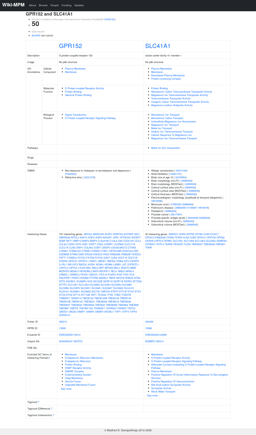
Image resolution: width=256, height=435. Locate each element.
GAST (106, 257)
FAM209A (115, 254)
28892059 (180, 207)
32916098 (156, 201)
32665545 (186, 180)
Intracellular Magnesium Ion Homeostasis (173, 121)
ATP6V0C (125, 237)
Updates (79, 5)
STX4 (138, 291)
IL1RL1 (63, 264)
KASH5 (149, 241)
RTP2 (62, 281)
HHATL (93, 261)
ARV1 (116, 237)
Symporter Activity (161, 388)
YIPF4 (125, 311)
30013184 (181, 170)
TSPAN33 (111, 308)
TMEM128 (113, 298)
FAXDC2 (136, 254)
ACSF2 (108, 234)
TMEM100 (88, 298)
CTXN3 (132, 247)
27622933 (70, 174)
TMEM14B (65, 301)
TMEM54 (123, 305)
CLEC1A (63, 247)
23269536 (204, 217)
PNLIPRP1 (65, 278)
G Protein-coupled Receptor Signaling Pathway (90, 118)
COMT (97, 247)
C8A (120, 241)
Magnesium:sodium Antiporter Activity (172, 105)
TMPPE (74, 308)
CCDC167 (128, 241)
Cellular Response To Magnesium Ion (171, 135)
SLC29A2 (95, 284)
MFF (101, 268)
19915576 (203, 207)
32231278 (89, 177)
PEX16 (103, 274)
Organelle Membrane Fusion (80, 384)
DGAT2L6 (127, 251)
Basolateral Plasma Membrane (168, 75)
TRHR (148, 247)
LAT (124, 264)
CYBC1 (104, 251)
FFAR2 (170, 237)
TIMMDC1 (64, 298)
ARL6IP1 (107, 237)
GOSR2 (63, 261)
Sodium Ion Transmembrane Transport (172, 131)
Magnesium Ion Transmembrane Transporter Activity (179, 95)
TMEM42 (100, 305)
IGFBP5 (134, 261)
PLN (131, 274)
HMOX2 (111, 261)
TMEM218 (113, 301)
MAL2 (95, 268)
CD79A (199, 234)
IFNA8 (119, 261)
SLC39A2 (118, 288)
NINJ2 (121, 271)
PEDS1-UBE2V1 (89, 274)
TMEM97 (64, 308)
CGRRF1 (109, 244)
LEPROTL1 (133, 264)
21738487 (191, 207)
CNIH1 (79, 247)
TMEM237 (64, 305)
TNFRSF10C (86, 308)
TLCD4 (187, 244)
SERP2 (128, 281)
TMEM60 (134, 305)
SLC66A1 (75, 291)
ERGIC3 (97, 254)
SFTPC (63, 284)
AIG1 (137, 234)
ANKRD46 (64, 237)
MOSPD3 (64, 271)
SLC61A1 (64, 291)
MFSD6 (109, 268)
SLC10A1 (73, 284)
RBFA (112, 278)
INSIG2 (83, 264)
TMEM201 (89, 301)
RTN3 (137, 278)
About (32, 5)
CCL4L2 (63, 244)
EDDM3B (64, 254)
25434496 (193, 217)
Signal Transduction (75, 114)
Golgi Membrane (74, 378)
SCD (89, 281)
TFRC (110, 294)
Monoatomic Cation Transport (167, 118)
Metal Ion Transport (161, 128)
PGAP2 (112, 274)
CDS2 (100, 244)
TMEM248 (209, 244)
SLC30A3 (105, 284)
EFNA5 (74, 254)
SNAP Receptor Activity (78, 368)
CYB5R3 (95, 251)
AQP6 (98, 237)
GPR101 (201, 237)
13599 (62, 328)
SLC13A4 (84, 284)
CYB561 (63, 251)
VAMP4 (90, 311)
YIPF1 (118, 311)
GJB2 (114, 257)
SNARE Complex (74, 371)
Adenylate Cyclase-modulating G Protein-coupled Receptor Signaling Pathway (188, 366)
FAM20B (126, 254)
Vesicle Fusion (73, 381)
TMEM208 (101, 301)
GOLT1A (122, 257)
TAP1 (94, 294)
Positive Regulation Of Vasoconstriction (172, 381)
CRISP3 (106, 247)
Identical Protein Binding (78, 95)
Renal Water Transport (163, 391)
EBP (135, 251)
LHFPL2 (63, 268)
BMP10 (77, 241)
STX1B (123, 291)
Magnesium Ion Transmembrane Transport (174, 138)
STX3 (131, 291)
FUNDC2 (72, 257)
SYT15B (85, 294)
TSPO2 (131, 308)
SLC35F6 (75, 288)
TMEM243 (76, 305)
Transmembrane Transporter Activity (171, 98)
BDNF (62, 241)
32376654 (180, 177)
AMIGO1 (173, 234)
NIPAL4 (130, 271)
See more (66, 388)
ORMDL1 (64, 274)
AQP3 (91, 237)
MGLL (117, 268)
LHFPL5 (73, 268)
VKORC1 (109, 311)
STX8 (69, 294)
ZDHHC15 (64, 315)
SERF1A (108, 281)
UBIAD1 (63, 311)
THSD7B (126, 294)
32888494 (187, 204)
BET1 (69, 241)
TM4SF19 (76, 298)
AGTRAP (128, 234)
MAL (88, 268)
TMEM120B (100, 298)
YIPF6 (133, 311)
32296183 (109, 19)
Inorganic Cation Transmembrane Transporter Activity (180, 101)
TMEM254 (88, 305)
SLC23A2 (211, 241)
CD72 (78, 244)
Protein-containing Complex (166, 78)
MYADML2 (86, 271)
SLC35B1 (127, 284)
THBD (117, 294)
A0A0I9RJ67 (66, 341)
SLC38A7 (107, 288)
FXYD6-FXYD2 (94, 257)
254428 (149, 321)
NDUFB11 (104, 271)
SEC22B (98, 281)
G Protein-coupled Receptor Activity (84, 88)
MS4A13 (74, 271)
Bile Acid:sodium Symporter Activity (171, 384)
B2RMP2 (150, 341)
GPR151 (72, 261)
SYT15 (76, 294)
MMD (133, 268)
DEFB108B (115, 251)
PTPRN (94, 278)
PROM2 (84, 278)
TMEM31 (220, 244)
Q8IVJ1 (160, 341)
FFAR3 (178, 237)
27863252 (176, 204)
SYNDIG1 (150, 244)
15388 (148, 328)
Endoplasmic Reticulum (78, 361)
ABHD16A (98, 234)
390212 (63, 321)
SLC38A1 (96, 288)
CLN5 (72, 247)
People (55, 5)
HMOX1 (102, 261)
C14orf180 (103, 241)
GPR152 (70, 45)
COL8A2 (88, 247)
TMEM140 (125, 298)
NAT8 (96, 271)
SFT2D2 (137, 281)
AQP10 (83, 237)
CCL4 (138, 241)
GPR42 (221, 237)
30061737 (175, 174)
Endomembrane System (78, 374)
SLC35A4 (116, 284)
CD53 (71, 244)
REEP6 (120, 278)
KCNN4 (108, 264)
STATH (114, 291)
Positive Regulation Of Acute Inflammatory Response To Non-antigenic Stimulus (189, 376)
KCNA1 (100, 264)
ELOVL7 (214, 234)
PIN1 (126, 274)
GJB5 (193, 237)
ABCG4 (88, 234)
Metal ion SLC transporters (165, 148)
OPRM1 (168, 241)
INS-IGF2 (72, 264)
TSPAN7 (122, 308)
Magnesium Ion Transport (165, 125)
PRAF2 (75, 278)
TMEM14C (77, 301)
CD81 (85, 244)
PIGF (120, 274)
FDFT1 (63, 257)
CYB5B (86, 251)
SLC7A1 (96, 291)
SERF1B (118, 281)
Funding (66, 5)
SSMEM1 (221, 241)
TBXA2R (178, 244)
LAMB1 (117, 264)
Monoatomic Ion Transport (165, 114)
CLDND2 (119, 244)
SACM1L (71, 281)
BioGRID (36, 35)
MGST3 (125, 268)
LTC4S (81, 268)
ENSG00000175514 (69, 334)
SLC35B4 (64, 288)
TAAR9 (168, 244)
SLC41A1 (158, 45)
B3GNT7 (136, 237)
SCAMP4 (81, 281)
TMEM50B (111, 305)
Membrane (70, 72)
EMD (81, 254)
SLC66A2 (86, 291)
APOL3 (75, 237)
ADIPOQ (118, 234)
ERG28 (89, 254)
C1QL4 (113, 241)
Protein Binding (73, 91)
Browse (43, 5)
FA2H (106, 254)
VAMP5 (99, 311)
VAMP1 (81, 311)
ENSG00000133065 (156, 334)
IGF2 (126, 261)
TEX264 (101, 294)
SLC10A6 (189, 241)
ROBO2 (129, 278)
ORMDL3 (75, 274)
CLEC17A (129, 244)
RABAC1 (103, 278)
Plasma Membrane (75, 68)
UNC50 (72, 311)
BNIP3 (93, 241)
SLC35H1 (86, 288)
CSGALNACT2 (119, 247)
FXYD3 (81, 257)
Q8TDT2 (77, 341)
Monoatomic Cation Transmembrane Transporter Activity (181, 91)
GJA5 (186, 237)
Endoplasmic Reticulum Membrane (84, 357)
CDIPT (92, 244)
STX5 (62, 294)
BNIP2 (85, 241)
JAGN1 (91, 264)
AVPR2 (190, 234)
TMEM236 (125, 301)
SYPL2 (160, 244)
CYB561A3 (75, 251)
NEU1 (114, 271)
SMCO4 (105, 291)
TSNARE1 (99, 308)
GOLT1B (132, 257)
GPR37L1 (83, 261)
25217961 (176, 214)
